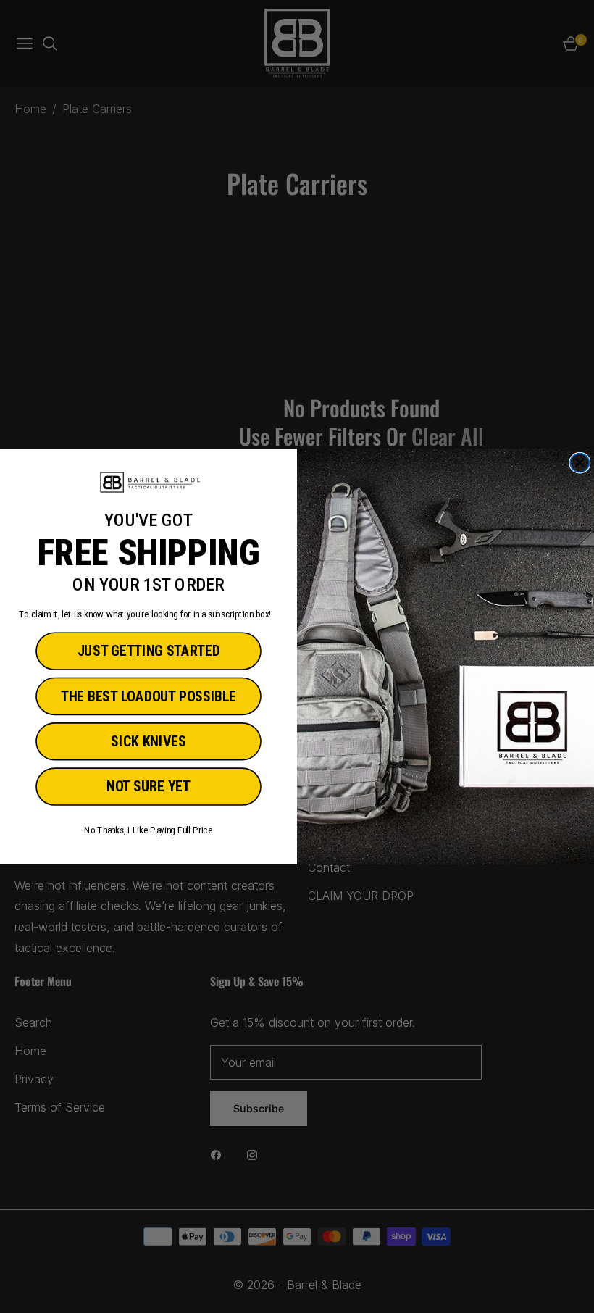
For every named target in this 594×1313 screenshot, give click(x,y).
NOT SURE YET (148, 786)
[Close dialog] (579, 463)
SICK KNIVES (148, 741)
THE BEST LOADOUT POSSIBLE (148, 696)
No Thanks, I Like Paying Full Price (148, 830)
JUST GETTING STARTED (149, 651)
